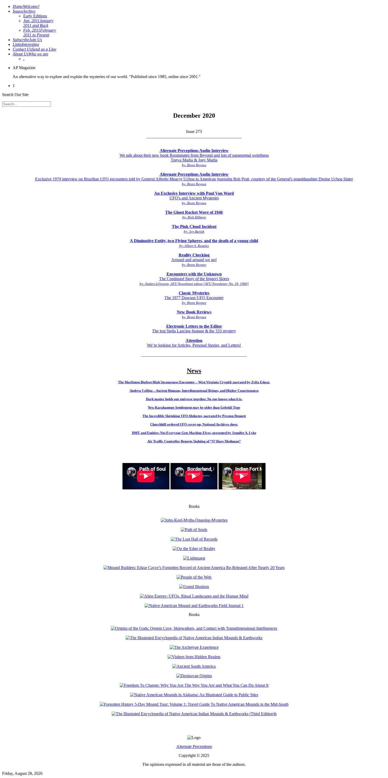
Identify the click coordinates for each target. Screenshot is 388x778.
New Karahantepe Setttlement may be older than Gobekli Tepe (194, 407)
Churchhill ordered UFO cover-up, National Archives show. (194, 424)
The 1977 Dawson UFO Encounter (194, 298)
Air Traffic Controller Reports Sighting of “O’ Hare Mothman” (194, 441)
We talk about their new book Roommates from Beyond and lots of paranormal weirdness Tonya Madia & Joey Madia (194, 157)
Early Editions (35, 16)
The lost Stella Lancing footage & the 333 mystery (194, 328)
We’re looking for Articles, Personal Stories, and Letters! (194, 342)
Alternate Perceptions (194, 746)
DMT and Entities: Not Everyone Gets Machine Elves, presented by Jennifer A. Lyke (194, 433)
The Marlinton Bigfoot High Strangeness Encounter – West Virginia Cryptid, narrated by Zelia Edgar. (194, 382)
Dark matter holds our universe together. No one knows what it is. (194, 399)
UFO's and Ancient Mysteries (194, 198)
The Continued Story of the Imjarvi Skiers (194, 279)
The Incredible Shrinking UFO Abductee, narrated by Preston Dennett (194, 416)
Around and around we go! (194, 260)
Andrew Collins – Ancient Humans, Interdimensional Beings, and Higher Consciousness (194, 391)
